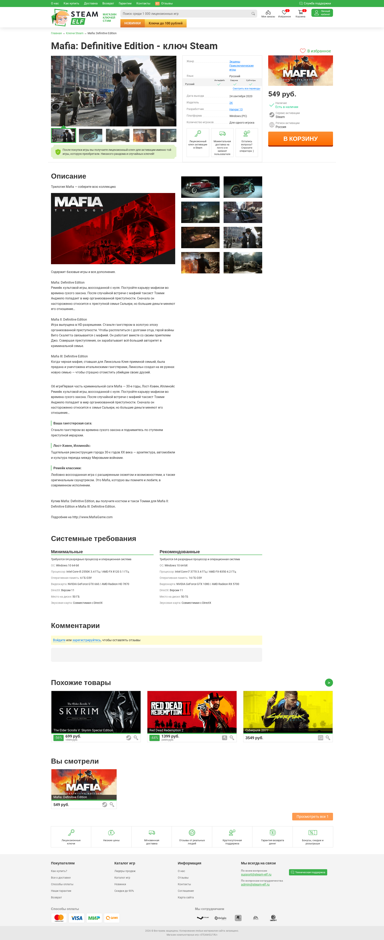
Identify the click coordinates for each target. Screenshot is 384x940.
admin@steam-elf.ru (255, 884)
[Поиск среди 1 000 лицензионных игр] (253, 14)
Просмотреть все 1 (313, 816)
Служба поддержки (317, 3)
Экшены (234, 61)
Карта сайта (186, 897)
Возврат (56, 897)
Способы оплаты (62, 884)
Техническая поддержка (310, 872)
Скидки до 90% (124, 890)
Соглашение (186, 890)
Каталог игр (122, 877)
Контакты (184, 884)
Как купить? (59, 871)
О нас (181, 871)
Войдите (59, 640)
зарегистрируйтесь (86, 640)
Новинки (132, 23)
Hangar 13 (236, 109)
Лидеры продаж (125, 871)
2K (231, 102)
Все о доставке (61, 877)
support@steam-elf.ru (256, 874)
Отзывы (183, 877)
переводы (246, 88)
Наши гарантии (61, 890)
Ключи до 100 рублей (166, 23)
